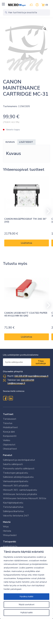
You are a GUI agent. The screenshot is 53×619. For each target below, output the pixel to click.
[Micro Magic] (17, 5)
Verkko (6, 440)
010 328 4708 (20, 376)
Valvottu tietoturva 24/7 (16, 515)
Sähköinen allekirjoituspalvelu (18, 477)
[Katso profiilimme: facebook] (5, 398)
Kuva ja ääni (9, 431)
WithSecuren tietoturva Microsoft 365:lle (24, 498)
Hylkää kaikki (26, 612)
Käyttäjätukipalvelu (13, 502)
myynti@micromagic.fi (38, 376)
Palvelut (7, 455)
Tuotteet (8, 414)
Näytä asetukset (26, 604)
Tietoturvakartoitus (13, 507)
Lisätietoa (26, 243)
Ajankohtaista (10, 546)
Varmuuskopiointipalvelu (15, 481)
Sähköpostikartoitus (13, 511)
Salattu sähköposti (13, 464)
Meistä (6, 522)
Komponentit (9, 436)
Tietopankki (9, 541)
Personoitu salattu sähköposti (18, 468)
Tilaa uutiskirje (41, 362)
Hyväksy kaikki (26, 596)
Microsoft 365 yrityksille (16, 485)
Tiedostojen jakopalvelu (15, 472)
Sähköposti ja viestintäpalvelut (19, 460)
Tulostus (7, 423)
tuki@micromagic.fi (16, 383)
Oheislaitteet (10, 448)
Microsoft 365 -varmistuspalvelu (20, 490)
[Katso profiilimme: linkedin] (11, 398)
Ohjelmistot (9, 444)
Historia (7, 531)
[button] (3, 4)
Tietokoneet (9, 419)
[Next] (47, 211)
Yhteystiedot (10, 535)
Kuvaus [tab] (10, 142)
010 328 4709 (27, 380)
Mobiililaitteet (10, 427)
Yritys (6, 526)
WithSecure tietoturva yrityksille (20, 494)
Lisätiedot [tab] (26, 142)
